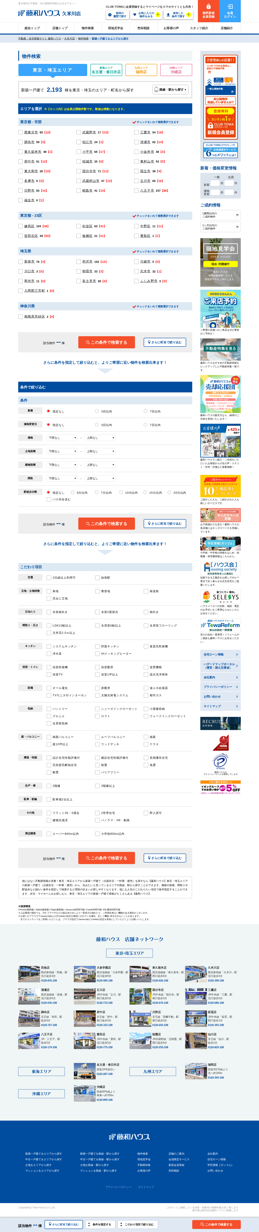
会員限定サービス (179, 1159)
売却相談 (174, 1170)
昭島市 (87, 190)
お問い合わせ (215, 1170)
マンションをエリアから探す (42, 1170)
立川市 (145, 181)
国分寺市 (89, 171)
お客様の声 (144, 1170)
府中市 (29, 161)
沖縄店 (176, 70)
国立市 (145, 171)
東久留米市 (33, 151)
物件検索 (83, 38)
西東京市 (31, 132)
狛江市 (87, 142)
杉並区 (87, 226)
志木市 (145, 271)
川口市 (29, 271)
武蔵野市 (89, 132)
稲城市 (87, 161)
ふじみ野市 (149, 281)
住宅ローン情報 (216, 1159)
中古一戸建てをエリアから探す (43, 1159)
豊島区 (145, 236)
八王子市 (147, 190)
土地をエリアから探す (38, 1164)
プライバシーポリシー (118, 1187)
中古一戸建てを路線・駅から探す (100, 1159)
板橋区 (87, 236)
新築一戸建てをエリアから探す (110, 38)
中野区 (145, 226)
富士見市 (89, 281)
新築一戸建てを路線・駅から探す (100, 1153)
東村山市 (147, 161)
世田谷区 (31, 236)
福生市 (29, 200)
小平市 (87, 151)
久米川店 (69, 38)
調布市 (29, 142)
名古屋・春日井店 (106, 70)
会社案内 (212, 1153)
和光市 (29, 281)
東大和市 (31, 171)
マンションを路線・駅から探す (98, 1170)
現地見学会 (144, 1159)
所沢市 (87, 261)
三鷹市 (145, 132)
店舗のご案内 (176, 1153)
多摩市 (29, 181)
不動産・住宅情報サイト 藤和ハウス (39, 38)
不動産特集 (144, 1164)
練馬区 (29, 226)
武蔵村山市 (91, 181)
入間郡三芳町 (34, 290)
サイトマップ (146, 1187)
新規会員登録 (176, 1164)
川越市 (145, 261)
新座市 (29, 261)
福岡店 (141, 70)
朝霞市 (87, 271)
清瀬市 (145, 142)
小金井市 (147, 151)
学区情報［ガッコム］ (220, 1164)
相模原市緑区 (34, 316)
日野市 (29, 190)
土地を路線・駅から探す (94, 1164)
